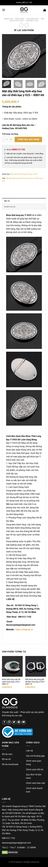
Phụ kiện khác (32, 19)
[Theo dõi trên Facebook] (4, 722)
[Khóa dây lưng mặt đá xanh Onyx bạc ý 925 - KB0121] (12, 666)
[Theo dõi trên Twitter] (14, 722)
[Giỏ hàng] (44, 10)
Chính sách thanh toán (34, 790)
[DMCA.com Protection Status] (10, 852)
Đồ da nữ (6, 759)
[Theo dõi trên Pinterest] (19, 722)
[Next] (41, 56)
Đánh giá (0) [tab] (9, 207)
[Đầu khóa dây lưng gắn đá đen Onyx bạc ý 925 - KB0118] (35, 666)
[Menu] (3, 10)
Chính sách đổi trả (34, 769)
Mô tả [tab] (7, 201)
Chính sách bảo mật (35, 783)
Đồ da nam (19, 19)
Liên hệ (29, 750)
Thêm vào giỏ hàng (28, 139)
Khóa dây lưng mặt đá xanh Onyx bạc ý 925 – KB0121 (11, 681)
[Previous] (6, 56)
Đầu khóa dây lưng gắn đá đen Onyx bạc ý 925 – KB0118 (35, 681)
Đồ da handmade (10, 764)
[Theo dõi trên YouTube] (23, 722)
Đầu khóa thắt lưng (18, 174)
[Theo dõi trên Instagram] (9, 722)
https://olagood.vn (24, 629)
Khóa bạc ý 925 (32, 21)
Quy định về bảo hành (33, 776)
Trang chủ (8, 19)
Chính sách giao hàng (33, 763)
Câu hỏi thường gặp (35, 756)
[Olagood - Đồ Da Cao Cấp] (24, 10)
